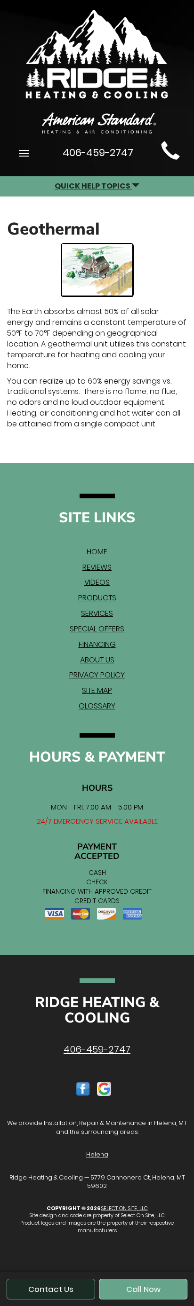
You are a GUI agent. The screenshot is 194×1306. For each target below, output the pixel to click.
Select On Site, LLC (124, 1208)
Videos (97, 582)
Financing (97, 644)
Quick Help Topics (93, 186)
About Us (97, 659)
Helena (97, 1154)
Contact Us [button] (50, 1289)
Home (97, 551)
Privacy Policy (97, 674)
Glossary (97, 705)
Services (97, 613)
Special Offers (97, 628)
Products (97, 597)
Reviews (97, 567)
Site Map (97, 690)
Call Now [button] (143, 1289)
